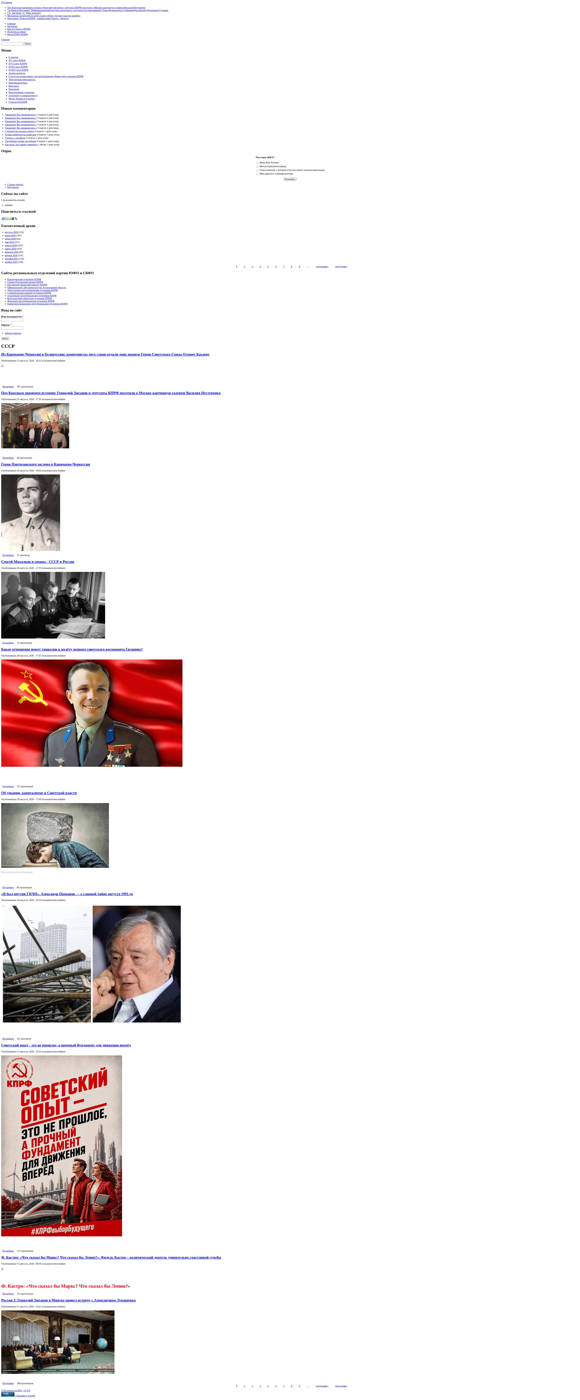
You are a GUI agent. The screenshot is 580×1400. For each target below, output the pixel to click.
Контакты (12, 26)
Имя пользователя (12, 316)
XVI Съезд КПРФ (17, 63)
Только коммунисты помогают (20, 134)
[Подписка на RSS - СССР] (15, 1390)
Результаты (13, 187)
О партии (13, 57)
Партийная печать (17, 83)
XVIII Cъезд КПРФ (18, 70)
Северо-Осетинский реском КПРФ (25, 282)
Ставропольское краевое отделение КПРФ (29, 293)
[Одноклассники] (9, 219)
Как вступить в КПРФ (18, 29)
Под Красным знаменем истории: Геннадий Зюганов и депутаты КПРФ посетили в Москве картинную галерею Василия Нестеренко (76, 7)
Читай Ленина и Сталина (21, 98)
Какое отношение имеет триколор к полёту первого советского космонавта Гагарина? (72, 649)
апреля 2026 (11, 245)
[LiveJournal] (16, 219)
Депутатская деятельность (21, 79)
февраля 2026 (12, 252)
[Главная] (6, 2)
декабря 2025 (11, 258)
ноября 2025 (11, 262)
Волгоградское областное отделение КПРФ (29, 298)
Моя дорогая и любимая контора (276, 173)
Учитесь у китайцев (15, 138)
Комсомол (13, 86)
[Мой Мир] (12, 219)
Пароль (6, 325)
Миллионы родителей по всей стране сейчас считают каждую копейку (43, 15)
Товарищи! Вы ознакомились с (21, 114)
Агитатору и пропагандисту (23, 95)
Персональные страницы (21, 92)
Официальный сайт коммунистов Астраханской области (36, 287)
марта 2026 (10, 248)
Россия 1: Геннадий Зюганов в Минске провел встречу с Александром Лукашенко (68, 1300)
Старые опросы (15, 184)
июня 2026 (10, 239)
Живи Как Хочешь (269, 162)
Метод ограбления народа (272, 166)
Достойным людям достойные (20, 141)
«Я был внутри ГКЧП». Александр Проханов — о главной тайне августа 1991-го (67, 894)
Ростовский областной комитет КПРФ (27, 285)
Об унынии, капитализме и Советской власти (39, 793)
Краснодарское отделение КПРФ (24, 279)
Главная (11, 23)
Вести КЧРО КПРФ (17, 34)
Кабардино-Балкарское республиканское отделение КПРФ (37, 304)
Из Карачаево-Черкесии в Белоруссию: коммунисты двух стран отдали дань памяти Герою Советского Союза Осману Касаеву (105, 354)
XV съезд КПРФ (17, 60)
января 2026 (11, 255)
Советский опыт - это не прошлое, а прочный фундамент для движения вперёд (66, 1045)
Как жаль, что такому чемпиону (21, 144)
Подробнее (8, 386)
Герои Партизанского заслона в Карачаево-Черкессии (45, 464)
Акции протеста (16, 73)
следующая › (322, 266)
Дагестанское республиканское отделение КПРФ (32, 290)
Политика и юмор (16, 31)
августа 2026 (11, 232)
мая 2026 (9, 242)
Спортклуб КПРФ (17, 102)
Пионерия (13, 89)
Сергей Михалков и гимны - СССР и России (37, 562)
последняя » (341, 266)
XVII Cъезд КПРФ (18, 67)
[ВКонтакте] (3, 219)
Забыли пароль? (13, 333)
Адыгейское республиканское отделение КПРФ (32, 295)
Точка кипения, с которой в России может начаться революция (291, 170)
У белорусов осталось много (19, 131)
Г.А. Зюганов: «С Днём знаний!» (24, 13)
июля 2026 (10, 235)
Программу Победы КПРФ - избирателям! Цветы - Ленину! (38, 18)
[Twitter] (6, 219)
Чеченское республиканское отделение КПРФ (31, 301)
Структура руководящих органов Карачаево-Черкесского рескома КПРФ (45, 76)
